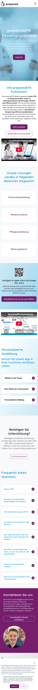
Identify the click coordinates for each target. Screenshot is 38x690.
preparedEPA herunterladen (19, 134)
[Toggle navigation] (35, 3)
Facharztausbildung (19, 197)
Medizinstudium (19, 214)
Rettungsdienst (19, 249)
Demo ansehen (19, 127)
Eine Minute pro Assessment (16, 389)
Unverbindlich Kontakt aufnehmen (19, 618)
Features (19, 57)
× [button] (34, 662)
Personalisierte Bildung (14, 400)
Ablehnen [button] (24, 686)
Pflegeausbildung (19, 231)
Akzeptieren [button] (14, 686)
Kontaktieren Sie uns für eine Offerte (19, 299)
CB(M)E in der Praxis (13, 378)
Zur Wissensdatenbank (19, 456)
